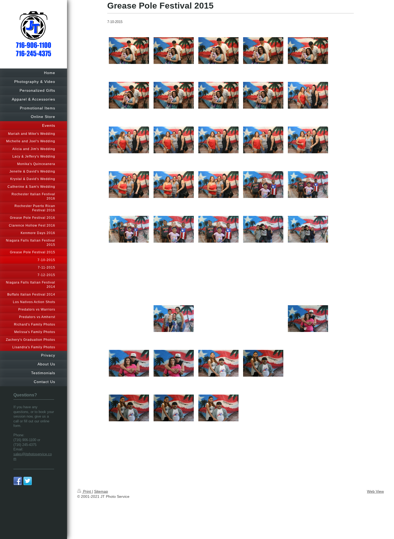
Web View (375, 491)
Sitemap (101, 491)
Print (87, 491)
